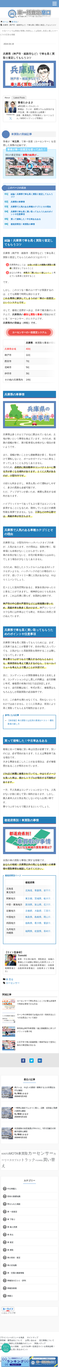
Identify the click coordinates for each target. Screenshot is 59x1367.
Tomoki (22, 955)
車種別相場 (12, 1288)
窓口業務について (46, 1340)
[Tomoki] (10, 960)
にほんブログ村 (9, 1313)
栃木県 (47, 898)
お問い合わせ (30, 1340)
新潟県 (28, 904)
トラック (28, 1160)
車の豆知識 (12, 1265)
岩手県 (47, 890)
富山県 (38, 904)
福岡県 (28, 931)
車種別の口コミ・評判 (16, 1280)
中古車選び (39, 1160)
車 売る (9, 979)
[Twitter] (10, 118)
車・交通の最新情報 (15, 1273)
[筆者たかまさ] (10, 107)
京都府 (28, 911)
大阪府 (38, 911)
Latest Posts (19, 97)
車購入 (10, 1296)
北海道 (28, 890)
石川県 (47, 904)
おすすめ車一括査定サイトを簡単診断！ (38, 1346)
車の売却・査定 (13, 1258)
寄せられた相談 (13, 1204)
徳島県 (28, 923)
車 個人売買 (12, 1227)
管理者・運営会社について (11, 1340)
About (7, 97)
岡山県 (47, 917)
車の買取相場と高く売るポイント (14, 1349)
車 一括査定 (12, 1212)
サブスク (16, 1160)
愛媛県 (47, 923)
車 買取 (10, 1250)
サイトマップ (32, 1337)
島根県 (38, 917)
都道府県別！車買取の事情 (23, 224)
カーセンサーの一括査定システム (29, 332)
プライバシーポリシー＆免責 (12, 1337)
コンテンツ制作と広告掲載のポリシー (16, 1343)
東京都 (28, 898)
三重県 (47, 911)
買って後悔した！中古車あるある (26, 219)
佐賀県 (38, 931)
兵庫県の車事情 (18, 202)
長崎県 (47, 931)
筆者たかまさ (25, 102)
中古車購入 (12, 1189)
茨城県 (38, 898)
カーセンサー (13, 983)
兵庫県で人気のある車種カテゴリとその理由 (31, 206)
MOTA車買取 (18, 1153)
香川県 (38, 923)
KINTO (5, 1153)
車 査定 (10, 1242)
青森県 (38, 890)
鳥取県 (28, 917)
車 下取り (11, 1219)
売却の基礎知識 (13, 1196)
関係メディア (40, 1343)
